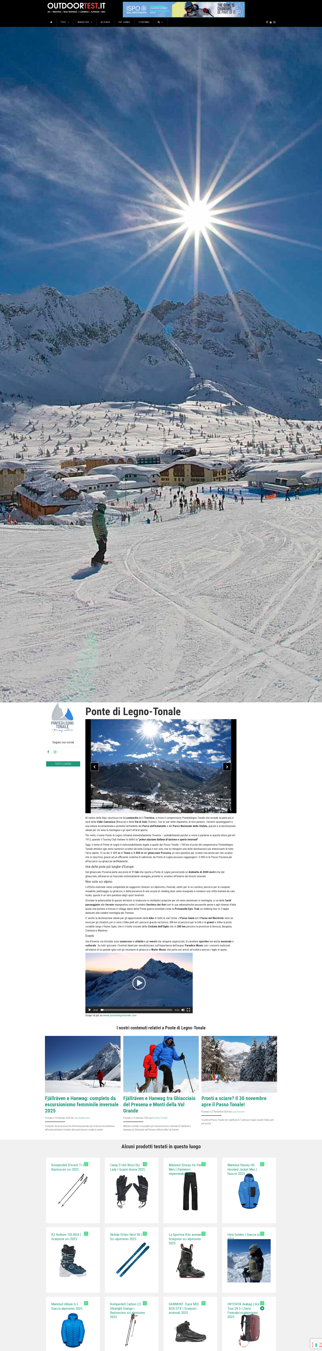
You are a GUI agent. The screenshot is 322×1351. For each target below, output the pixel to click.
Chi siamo (124, 22)
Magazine (83, 22)
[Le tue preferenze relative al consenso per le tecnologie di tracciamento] (316, 1345)
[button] (139, 983)
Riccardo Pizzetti (160, 1118)
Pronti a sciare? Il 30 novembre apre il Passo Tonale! (233, 1101)
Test (63, 22)
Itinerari (144, 22)
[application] (139, 983)
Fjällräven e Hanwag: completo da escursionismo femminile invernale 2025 (82, 1104)
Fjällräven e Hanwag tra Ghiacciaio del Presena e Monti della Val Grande (159, 1104)
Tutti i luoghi (63, 763)
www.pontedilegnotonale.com (120, 1015)
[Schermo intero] (188, 1010)
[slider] (136, 1010)
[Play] (89, 1010)
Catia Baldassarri (82, 1118)
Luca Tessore (238, 1111)
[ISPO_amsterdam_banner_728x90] (184, 8)
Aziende (105, 22)
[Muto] (183, 1010)
